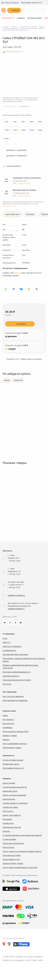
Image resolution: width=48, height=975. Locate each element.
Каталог (15, 10)
